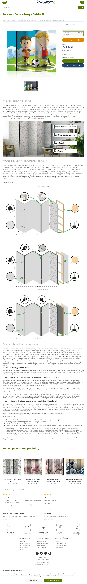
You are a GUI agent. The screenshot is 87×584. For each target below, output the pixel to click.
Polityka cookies (41, 545)
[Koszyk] (82, 2)
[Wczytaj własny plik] (82, 7)
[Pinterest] (49, 554)
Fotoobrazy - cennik (61, 543)
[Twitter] (41, 554)
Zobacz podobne (72, 40)
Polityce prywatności (40, 576)
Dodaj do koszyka (72, 61)
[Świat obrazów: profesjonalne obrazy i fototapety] (43, 2)
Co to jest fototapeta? (62, 545)
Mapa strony (59, 547)
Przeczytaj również (61, 538)
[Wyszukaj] (79, 7)
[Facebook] (37, 554)
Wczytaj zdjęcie (72, 65)
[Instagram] (45, 554)
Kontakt (22, 549)
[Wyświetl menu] (4, 2)
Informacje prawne (42, 538)
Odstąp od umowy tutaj (43, 547)
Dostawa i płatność (25, 545)
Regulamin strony (41, 541)
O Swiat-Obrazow (25, 543)
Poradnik (58, 541)
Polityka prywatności (42, 543)
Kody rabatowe (24, 547)
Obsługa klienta (24, 538)
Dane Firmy (23, 541)
